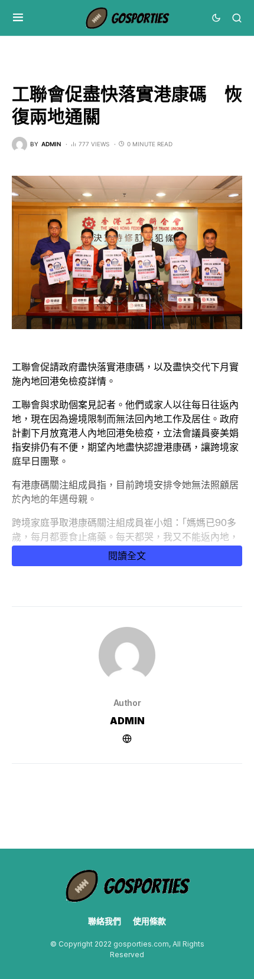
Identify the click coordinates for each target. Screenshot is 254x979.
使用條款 (149, 921)
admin (127, 721)
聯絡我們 (104, 921)
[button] (18, 18)
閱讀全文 (127, 555)
